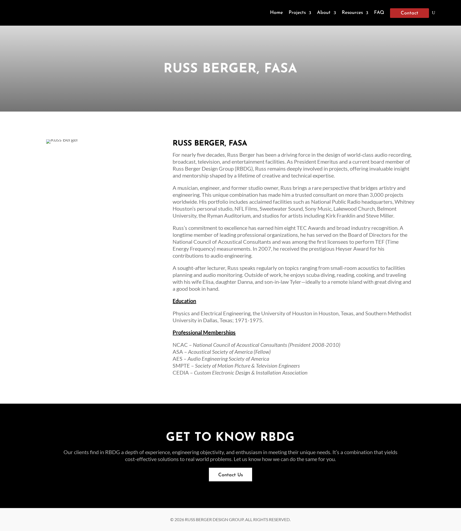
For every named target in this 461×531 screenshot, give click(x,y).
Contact (409, 13)
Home (276, 12)
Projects (297, 12)
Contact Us (230, 475)
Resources (352, 12)
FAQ (379, 12)
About (324, 12)
